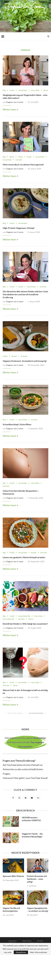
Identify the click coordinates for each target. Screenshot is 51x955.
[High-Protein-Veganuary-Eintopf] (25, 203)
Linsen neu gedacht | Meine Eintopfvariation (24, 557)
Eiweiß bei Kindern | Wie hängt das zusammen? (25, 623)
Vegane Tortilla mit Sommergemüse (11, 909)
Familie (12, 90)
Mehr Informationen (38, 952)
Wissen (45, 90)
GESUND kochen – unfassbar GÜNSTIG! (31, 819)
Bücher (12, 157)
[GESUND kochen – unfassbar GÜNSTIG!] (11, 821)
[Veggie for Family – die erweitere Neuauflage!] (11, 837)
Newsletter (39, 737)
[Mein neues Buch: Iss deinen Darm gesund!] (25, 137)
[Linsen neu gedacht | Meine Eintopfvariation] (25, 533)
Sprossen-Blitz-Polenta (13, 876)
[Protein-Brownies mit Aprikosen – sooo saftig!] (37, 865)
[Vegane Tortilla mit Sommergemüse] (13, 897)
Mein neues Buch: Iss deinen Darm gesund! (23, 164)
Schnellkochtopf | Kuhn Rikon (17, 424)
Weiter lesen (9, 109)
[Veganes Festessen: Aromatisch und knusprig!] (25, 336)
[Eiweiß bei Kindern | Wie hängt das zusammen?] (25, 596)
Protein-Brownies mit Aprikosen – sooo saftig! (37, 879)
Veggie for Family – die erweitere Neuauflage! (32, 835)
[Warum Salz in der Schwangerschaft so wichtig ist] (25, 663)
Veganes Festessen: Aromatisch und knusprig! (25, 361)
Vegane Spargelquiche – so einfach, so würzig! (37, 909)
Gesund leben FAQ (24, 616)
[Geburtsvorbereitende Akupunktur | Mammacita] (25, 463)
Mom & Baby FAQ (8, 619)
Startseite (19, 160)
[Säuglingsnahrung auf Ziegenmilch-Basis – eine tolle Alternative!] (25, 70)
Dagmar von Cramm (14, 102)
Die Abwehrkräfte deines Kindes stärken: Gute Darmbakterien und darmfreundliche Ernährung (25, 294)
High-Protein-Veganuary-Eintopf (18, 228)
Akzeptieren (21, 952)
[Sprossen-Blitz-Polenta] (13, 865)
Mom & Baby (35, 90)
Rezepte (14, 356)
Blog (4, 90)
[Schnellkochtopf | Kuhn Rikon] (25, 400)
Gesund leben (22, 90)
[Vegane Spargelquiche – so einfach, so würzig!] (37, 897)
